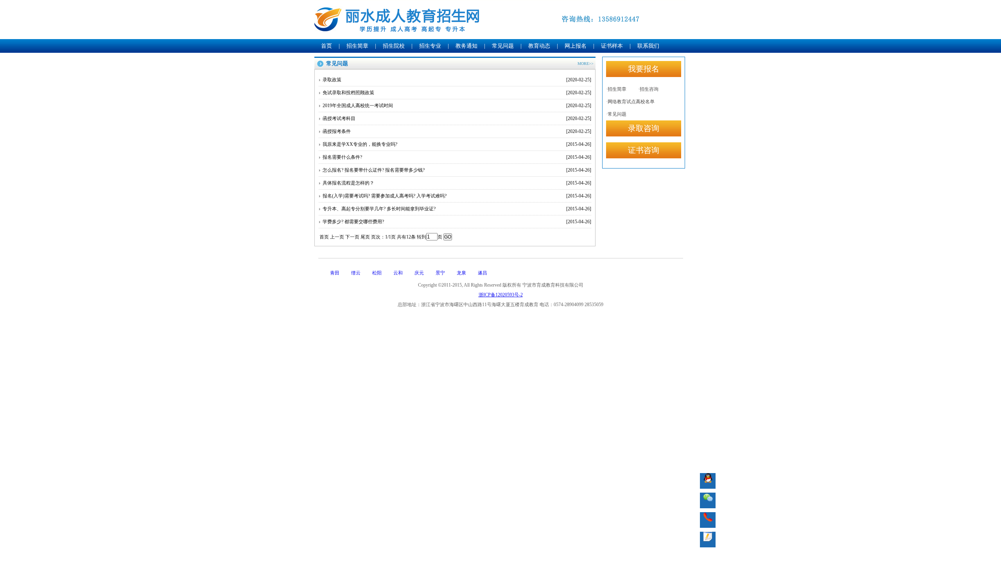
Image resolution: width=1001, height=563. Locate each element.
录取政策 (457, 79)
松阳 (377, 273)
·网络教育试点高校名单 (630, 101)
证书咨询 (643, 150)
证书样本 (612, 46)
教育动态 (539, 46)
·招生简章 (616, 89)
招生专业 (430, 46)
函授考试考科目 (457, 118)
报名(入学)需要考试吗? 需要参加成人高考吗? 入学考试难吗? (457, 196)
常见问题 (503, 46)
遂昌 (482, 273)
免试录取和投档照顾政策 (457, 92)
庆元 (419, 273)
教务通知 (466, 46)
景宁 (440, 273)
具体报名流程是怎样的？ (457, 183)
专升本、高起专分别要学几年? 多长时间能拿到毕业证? (457, 209)
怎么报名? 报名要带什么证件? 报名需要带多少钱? (457, 170)
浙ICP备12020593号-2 (501, 295)
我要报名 (643, 69)
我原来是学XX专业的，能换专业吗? (457, 144)
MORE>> (586, 63)
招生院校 (394, 46)
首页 (326, 46)
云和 (398, 273)
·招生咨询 (648, 89)
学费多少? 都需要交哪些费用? (457, 221)
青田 (334, 273)
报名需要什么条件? (457, 157)
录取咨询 (643, 128)
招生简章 (357, 46)
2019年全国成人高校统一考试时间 (457, 105)
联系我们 (648, 46)
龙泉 (461, 273)
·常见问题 (616, 114)
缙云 (356, 273)
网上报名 (576, 46)
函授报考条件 (457, 131)
